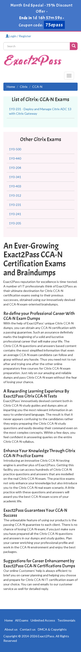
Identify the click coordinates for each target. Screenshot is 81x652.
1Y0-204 (15, 168)
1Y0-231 (15, 205)
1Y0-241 (15, 214)
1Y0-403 (15, 186)
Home (11, 86)
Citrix (23, 86)
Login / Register (20, 36)
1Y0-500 (15, 149)
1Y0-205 (15, 223)
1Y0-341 (15, 177)
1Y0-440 (15, 158)
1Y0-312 (15, 195)
